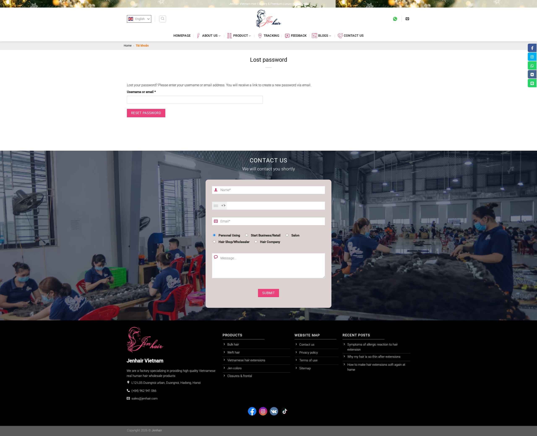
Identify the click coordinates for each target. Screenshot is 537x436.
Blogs (323, 36)
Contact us (354, 36)
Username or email (147, 92)
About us (210, 36)
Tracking (271, 36)
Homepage (181, 36)
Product (240, 36)
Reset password (146, 113)
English (140, 19)
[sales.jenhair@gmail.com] (408, 19)
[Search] (162, 19)
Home (128, 45)
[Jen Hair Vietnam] (268, 19)
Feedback (298, 36)
